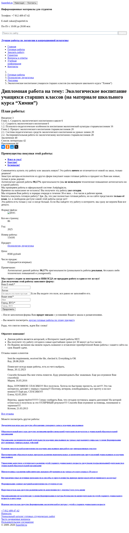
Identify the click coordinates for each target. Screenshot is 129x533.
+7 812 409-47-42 (10, 510)
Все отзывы (7, 413)
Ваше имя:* (7, 296)
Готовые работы (16, 49)
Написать (6, 513)
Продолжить (8, 309)
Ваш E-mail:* (8, 284)
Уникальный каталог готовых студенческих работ (28, 516)
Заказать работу (16, 52)
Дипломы (13, 80)
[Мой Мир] (12, 147)
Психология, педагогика (21, 77)
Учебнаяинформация (14, 62)
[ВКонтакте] (3, 147)
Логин (4, 290)
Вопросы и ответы (18, 58)
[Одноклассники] (7, 147)
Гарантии (13, 55)
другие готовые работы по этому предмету (51, 320)
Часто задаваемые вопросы (15, 519)
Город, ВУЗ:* (8, 302)
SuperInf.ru (21, 525)
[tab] (15, 159)
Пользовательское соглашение (17, 522)
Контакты (13, 66)
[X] (16, 147)
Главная (12, 46)
